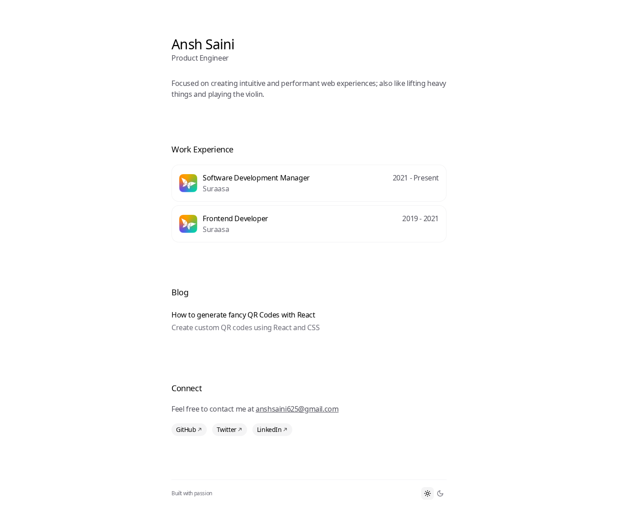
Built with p (191, 493)
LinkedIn (269, 429)
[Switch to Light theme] (427, 493)
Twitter (227, 429)
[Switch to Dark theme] (440, 493)
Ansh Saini (203, 44)
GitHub (186, 429)
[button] (309, 183)
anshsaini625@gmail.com (297, 409)
